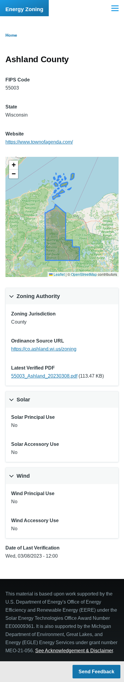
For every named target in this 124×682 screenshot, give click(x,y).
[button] (13, 164)
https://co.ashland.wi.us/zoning (43, 349)
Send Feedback (96, 671)
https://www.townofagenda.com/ (39, 142)
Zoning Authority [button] (38, 296)
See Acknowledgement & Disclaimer (74, 650)
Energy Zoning (24, 9)
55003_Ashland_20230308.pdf (44, 376)
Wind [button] (23, 476)
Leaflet (59, 274)
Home (11, 35)
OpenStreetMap (84, 274)
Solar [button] (23, 400)
